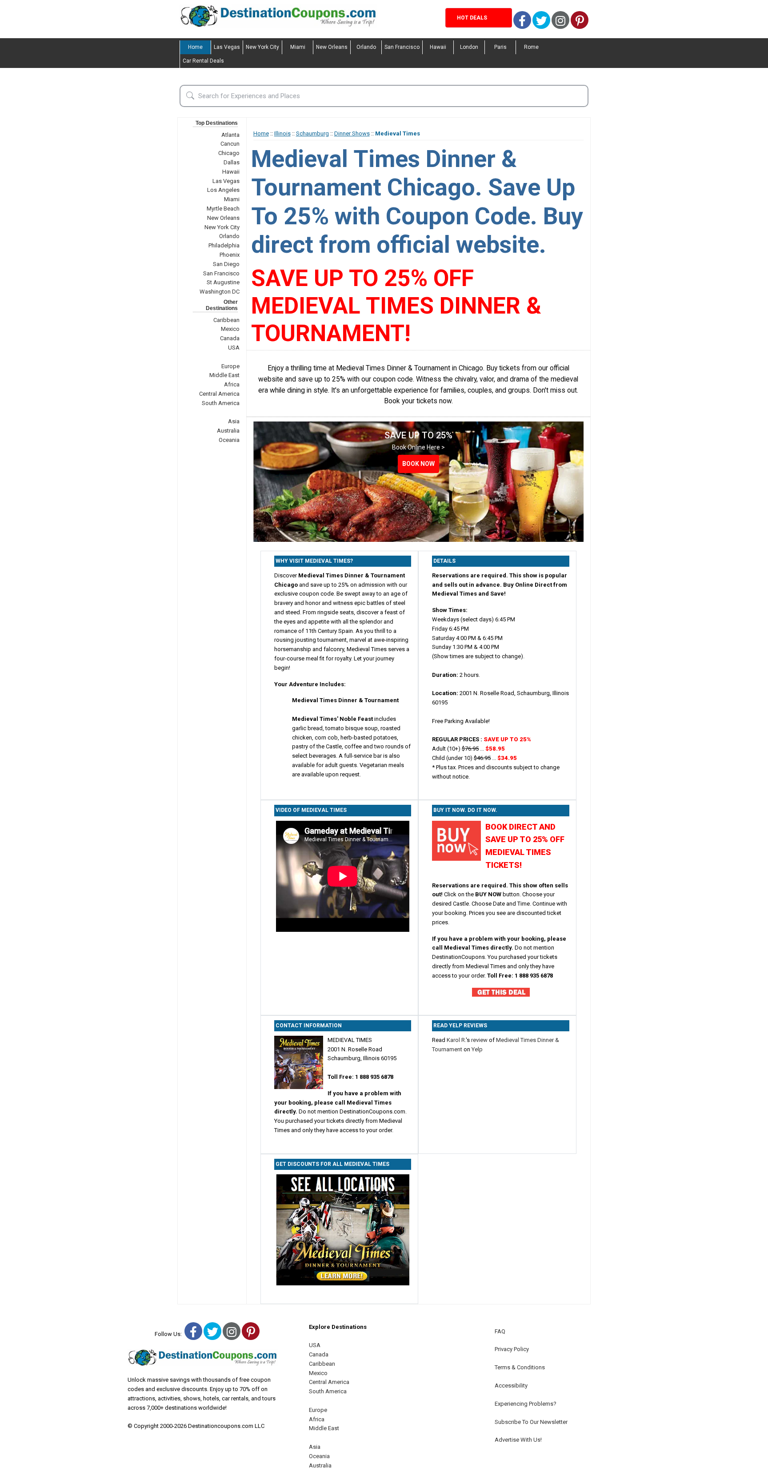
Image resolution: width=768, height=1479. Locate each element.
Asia (234, 421)
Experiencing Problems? (525, 1403)
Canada (230, 338)
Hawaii (438, 47)
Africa (232, 384)
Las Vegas (227, 47)
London (469, 47)
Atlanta (230, 134)
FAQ (500, 1331)
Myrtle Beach (223, 208)
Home (195, 47)
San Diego (226, 264)
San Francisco (402, 47)
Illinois (282, 133)
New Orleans (332, 47)
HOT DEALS (472, 18)
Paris (500, 47)
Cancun (230, 143)
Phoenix (230, 254)
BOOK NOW (418, 463)
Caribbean (226, 320)
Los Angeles (223, 190)
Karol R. (456, 1040)
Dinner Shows (352, 133)
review (479, 1040)
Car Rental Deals (203, 61)
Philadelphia (224, 245)
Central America (219, 393)
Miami (297, 47)
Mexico (230, 329)
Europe (230, 366)
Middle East (224, 375)
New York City (262, 47)
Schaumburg (312, 133)
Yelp (477, 1049)
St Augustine (223, 282)
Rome (531, 47)
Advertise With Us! (518, 1439)
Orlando (366, 47)
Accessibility (511, 1385)
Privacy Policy (512, 1349)
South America (221, 403)
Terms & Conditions (520, 1367)
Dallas (232, 162)
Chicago (229, 153)
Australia (228, 430)
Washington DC (220, 291)
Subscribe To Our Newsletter (531, 1422)
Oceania (229, 440)
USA (234, 347)
